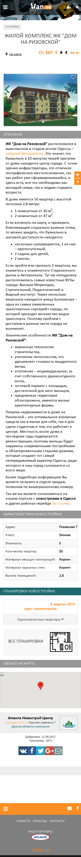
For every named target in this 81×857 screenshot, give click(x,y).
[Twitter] (40, 750)
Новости (23, 821)
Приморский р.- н (16, 722)
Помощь (40, 821)
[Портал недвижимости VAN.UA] (40, 8)
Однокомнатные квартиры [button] (39, 620)
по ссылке (60, 503)
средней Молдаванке (24, 154)
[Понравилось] (73, 78)
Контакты (57, 821)
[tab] (40, 619)
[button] (69, 7)
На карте (15, 54)
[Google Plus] (49, 750)
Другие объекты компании (30, 727)
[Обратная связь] (58, 750)
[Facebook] (31, 750)
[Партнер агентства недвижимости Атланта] (40, 837)
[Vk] (22, 750)
